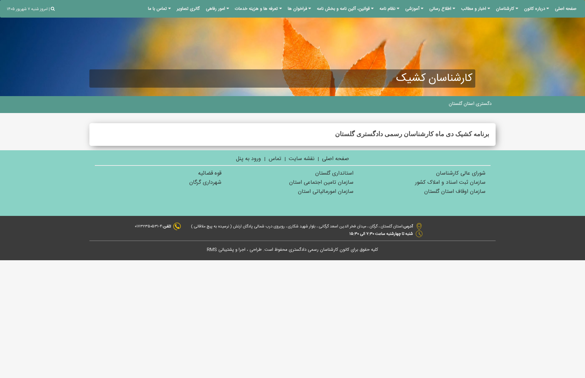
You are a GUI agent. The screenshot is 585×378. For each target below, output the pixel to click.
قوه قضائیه (209, 173)
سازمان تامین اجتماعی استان (321, 182)
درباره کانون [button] (535, 9)
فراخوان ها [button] (298, 9)
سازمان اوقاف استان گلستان (454, 191)
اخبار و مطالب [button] (474, 9)
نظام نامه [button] (388, 9)
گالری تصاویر (188, 9)
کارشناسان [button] (506, 9)
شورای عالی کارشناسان (460, 173)
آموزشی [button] (413, 9)
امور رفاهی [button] (216, 9)
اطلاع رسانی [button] (441, 9)
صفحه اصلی (566, 9)
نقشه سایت (302, 158)
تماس (274, 158)
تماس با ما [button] (158, 9)
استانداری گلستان (334, 173)
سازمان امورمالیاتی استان (325, 191)
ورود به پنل (248, 158)
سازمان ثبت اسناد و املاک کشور (450, 182)
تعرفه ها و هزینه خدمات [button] (257, 9)
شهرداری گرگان (205, 182)
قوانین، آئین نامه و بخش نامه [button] (344, 9)
